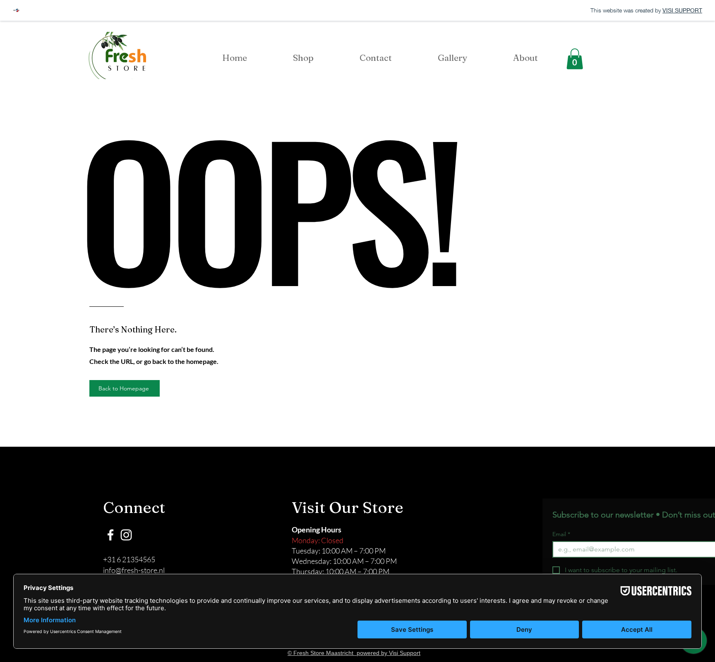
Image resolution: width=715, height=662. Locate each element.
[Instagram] (126, 534)
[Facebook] (110, 534)
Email (561, 534)
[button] (574, 58)
